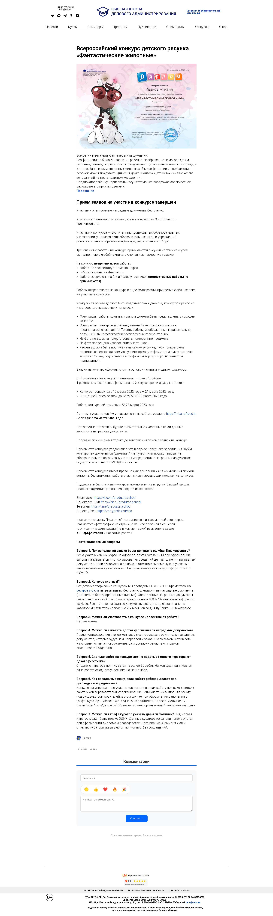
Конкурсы (201, 27)
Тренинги (120, 27)
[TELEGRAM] (65, 16)
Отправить (136, 818)
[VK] (53, 16)
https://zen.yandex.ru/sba (114, 511)
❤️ (105, 789)
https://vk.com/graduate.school (114, 498)
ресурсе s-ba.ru (87, 590)
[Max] (59, 16)
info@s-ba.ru (193, 902)
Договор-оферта (179, 890)
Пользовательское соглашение (146, 890)
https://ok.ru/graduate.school (121, 502)
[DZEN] (77, 16)
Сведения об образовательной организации (203, 11)
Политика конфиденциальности (103, 890)
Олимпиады (175, 27)
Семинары (95, 27)
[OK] (71, 16)
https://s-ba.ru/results (181, 414)
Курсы (72, 27)
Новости (52, 27)
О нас (223, 27)
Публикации (147, 27)
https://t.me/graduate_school (111, 506)
